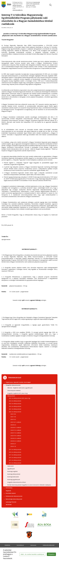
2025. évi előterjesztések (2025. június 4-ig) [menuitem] (19, 398)
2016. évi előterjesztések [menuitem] (15, 457)
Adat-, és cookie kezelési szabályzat (32, 554)
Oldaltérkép (7, 545)
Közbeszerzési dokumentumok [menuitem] (14, 496)
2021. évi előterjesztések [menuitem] (15, 409)
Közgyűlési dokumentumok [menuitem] (13, 385)
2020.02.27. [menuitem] (13, 443)
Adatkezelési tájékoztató (48, 545)
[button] (4, 382)
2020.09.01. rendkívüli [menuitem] (15, 427)
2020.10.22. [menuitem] (13, 419)
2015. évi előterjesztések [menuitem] (15, 460)
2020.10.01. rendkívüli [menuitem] (15, 422)
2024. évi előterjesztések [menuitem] (15, 401)
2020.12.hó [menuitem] (13, 414)
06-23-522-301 (36, 3)
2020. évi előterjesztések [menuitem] (15, 411)
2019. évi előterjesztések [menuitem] (15, 449)
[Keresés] (50, 5)
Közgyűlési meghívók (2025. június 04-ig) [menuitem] (17, 393)
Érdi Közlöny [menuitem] (9, 488)
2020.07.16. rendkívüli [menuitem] (15, 433)
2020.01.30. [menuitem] (13, 446)
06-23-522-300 (36, 2)
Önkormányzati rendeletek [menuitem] (14, 390)
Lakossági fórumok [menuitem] (11, 502)
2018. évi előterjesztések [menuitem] (15, 452)
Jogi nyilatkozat (20, 545)
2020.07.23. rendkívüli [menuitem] (15, 430)
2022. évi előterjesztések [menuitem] (15, 406)
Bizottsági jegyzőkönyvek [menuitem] (13, 479)
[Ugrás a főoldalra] (6, 5)
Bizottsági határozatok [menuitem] (13, 476)
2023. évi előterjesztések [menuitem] (15, 403)
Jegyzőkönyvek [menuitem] (11, 468)
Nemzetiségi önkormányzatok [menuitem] (14, 499)
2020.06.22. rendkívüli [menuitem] (15, 441)
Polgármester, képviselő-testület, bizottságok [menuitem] (18, 382)
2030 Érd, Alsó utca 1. (17, 5)
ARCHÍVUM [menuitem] (8, 504)
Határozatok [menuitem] (10, 466)
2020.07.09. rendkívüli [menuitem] (15, 435)
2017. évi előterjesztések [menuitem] (15, 455)
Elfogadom (51, 554)
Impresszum (33, 545)
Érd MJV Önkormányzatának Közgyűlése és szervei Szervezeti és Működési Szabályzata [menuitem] (29, 485)
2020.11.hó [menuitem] (13, 416)
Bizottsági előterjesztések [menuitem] (13, 474)
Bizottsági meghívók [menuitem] (12, 471)
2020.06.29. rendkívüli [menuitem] (15, 438)
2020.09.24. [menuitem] (13, 425)
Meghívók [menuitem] (8, 490)
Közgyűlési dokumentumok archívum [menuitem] (16, 482)
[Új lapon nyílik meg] (29, 515)
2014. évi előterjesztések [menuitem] (15, 463)
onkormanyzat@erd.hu (18, 10)
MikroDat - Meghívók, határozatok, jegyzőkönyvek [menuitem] (19, 388)
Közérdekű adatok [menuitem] (11, 493)
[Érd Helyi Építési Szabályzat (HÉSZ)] (44, 515)
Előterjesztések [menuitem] (11, 396)
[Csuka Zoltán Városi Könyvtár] (15, 515)
